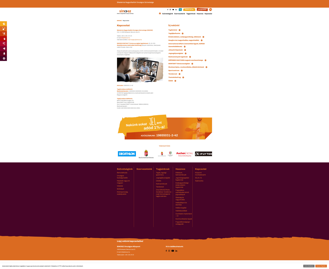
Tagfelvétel (189, 9)
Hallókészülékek (181, 211)
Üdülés (158, 181)
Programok (202, 9)
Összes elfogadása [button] (321, 266)
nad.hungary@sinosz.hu (135, 39)
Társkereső (160, 187)
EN (210, 9)
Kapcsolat (208, 14)
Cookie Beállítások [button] (308, 266)
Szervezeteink (179, 14)
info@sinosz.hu (125, 37)
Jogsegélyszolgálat (163, 178)
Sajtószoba (199, 181)
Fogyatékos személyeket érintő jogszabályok (182, 192)
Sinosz (119, 20)
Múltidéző (120, 189)
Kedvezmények (161, 184)
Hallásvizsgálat (181, 208)
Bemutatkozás (122, 173)
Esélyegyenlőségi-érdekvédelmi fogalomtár (182, 185)
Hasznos (200, 14)
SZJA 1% (198, 178)
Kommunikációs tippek (184, 219)
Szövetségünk (167, 14)
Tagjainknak (190, 14)
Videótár (120, 186)
